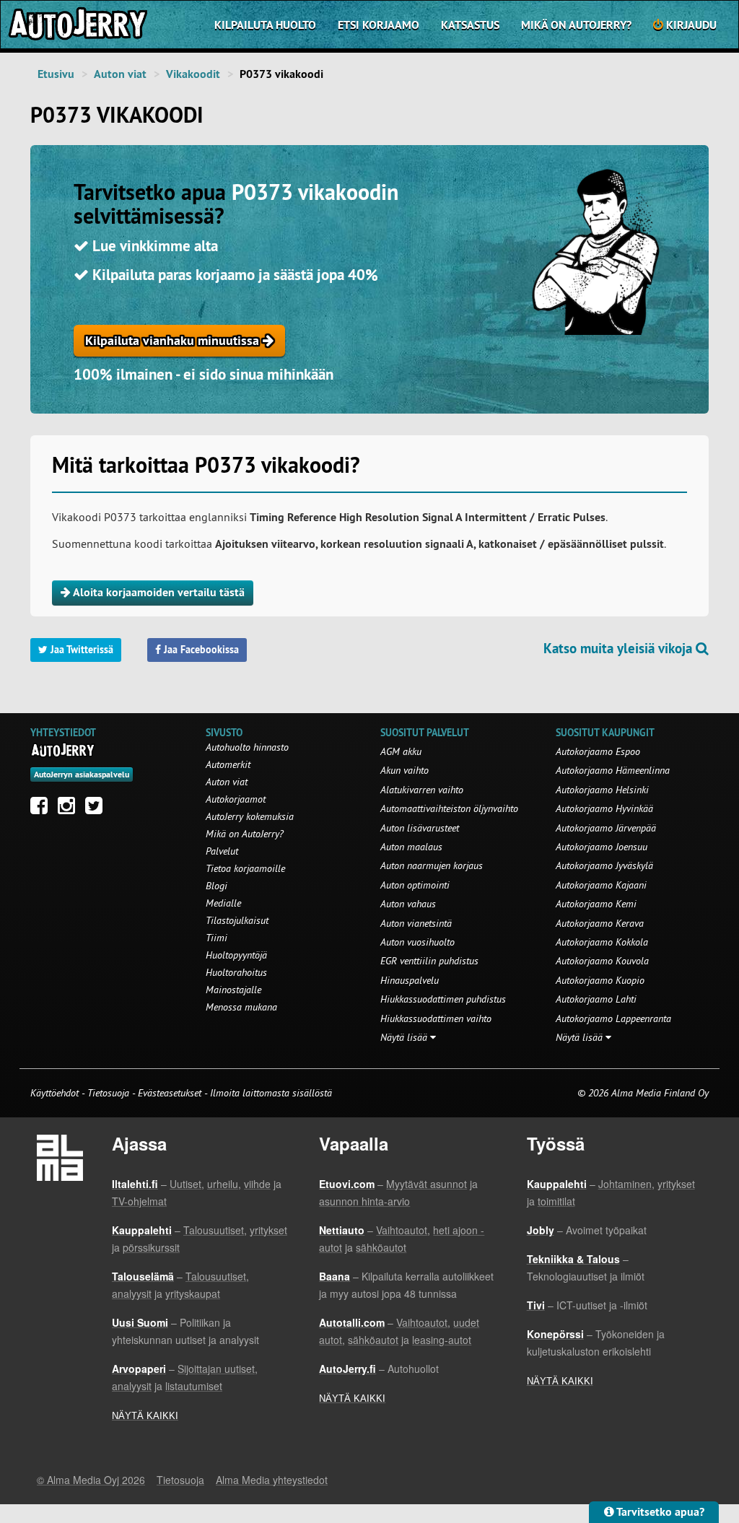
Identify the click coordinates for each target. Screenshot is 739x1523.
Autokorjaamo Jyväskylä (604, 865)
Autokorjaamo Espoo (598, 751)
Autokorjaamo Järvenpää (606, 827)
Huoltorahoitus (236, 972)
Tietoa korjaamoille (245, 868)
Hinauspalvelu (409, 980)
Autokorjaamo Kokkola (602, 941)
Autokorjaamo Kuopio (600, 980)
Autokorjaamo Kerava (600, 923)
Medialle (223, 902)
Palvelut (222, 851)
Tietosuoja (108, 1092)
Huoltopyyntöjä (236, 954)
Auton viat (120, 74)
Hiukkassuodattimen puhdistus (443, 998)
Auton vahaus (408, 903)
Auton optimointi (415, 884)
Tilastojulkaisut (237, 920)
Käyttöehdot (56, 1092)
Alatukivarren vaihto (421, 789)
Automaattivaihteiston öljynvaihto (449, 808)
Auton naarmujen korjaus (431, 865)
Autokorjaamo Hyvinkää (604, 808)
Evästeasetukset (169, 1092)
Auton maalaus (411, 846)
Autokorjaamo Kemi (596, 903)
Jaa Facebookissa (200, 649)
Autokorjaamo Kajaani (601, 884)
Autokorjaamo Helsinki (602, 789)
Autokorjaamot (236, 799)
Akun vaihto (404, 770)
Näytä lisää (405, 1037)
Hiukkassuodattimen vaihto (435, 1018)
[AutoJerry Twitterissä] (97, 809)
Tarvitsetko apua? (659, 1511)
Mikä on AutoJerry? (576, 24)
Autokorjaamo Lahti (596, 998)
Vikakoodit (193, 74)
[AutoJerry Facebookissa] (42, 809)
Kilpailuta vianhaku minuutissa (174, 340)
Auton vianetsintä (416, 923)
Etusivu (56, 74)
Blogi (216, 885)
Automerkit (228, 764)
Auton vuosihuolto (417, 941)
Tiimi (216, 937)
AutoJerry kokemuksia (250, 816)
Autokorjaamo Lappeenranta (613, 1018)
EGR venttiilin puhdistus (429, 960)
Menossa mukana (241, 1006)
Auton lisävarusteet (419, 827)
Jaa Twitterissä (80, 649)
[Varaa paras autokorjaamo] (63, 749)
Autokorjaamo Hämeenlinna (613, 770)
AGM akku (400, 751)
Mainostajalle (233, 989)
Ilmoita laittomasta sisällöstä (271, 1092)
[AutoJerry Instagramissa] (70, 809)
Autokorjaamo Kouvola (602, 960)
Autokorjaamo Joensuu (601, 846)
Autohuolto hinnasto (247, 747)
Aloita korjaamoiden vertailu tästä (158, 592)
